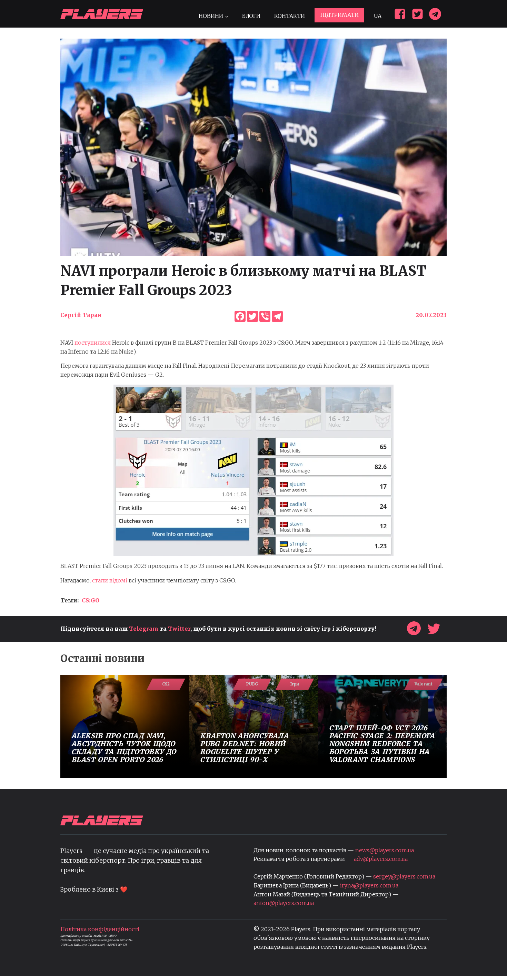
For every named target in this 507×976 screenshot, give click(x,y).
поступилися (92, 342)
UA (377, 15)
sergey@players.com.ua (404, 876)
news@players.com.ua (384, 850)
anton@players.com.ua (284, 902)
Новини (211, 15)
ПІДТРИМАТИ (339, 14)
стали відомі (109, 580)
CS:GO (90, 600)
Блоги (251, 15)
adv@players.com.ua (381, 858)
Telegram (143, 628)
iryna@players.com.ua (369, 885)
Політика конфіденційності (99, 929)
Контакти (289, 15)
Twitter (179, 628)
